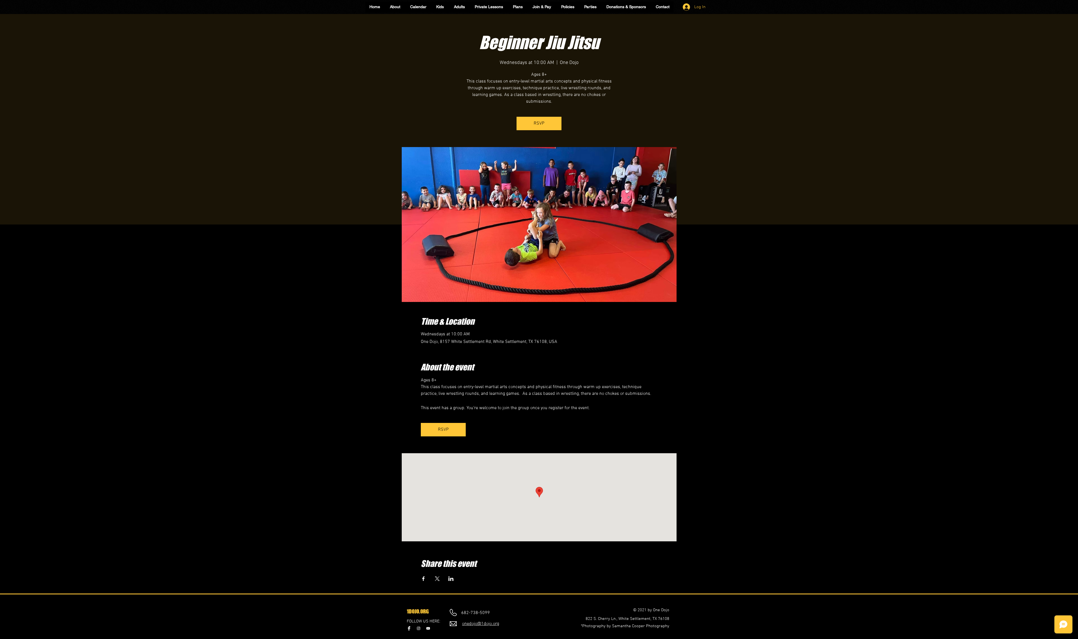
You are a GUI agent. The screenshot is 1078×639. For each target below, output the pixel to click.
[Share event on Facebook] (423, 578)
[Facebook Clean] (409, 628)
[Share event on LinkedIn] (451, 578)
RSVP (539, 123)
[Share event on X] (437, 578)
